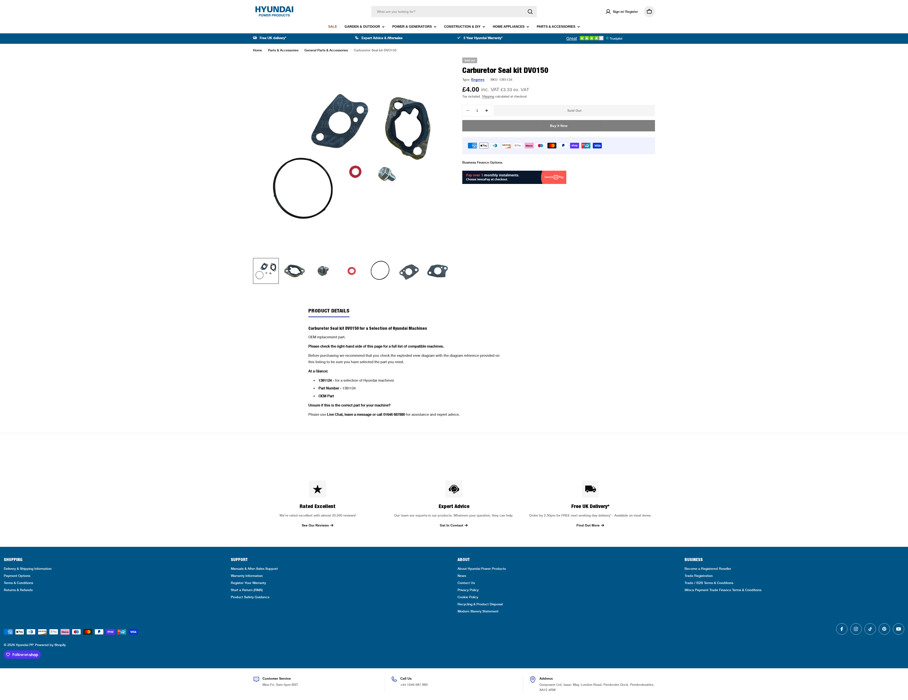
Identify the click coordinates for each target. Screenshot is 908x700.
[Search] (530, 11)
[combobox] (454, 11)
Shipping (488, 96)
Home (257, 50)
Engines (478, 79)
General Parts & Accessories (326, 50)
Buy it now (559, 126)
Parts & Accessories (283, 50)
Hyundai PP (24, 645)
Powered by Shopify (50, 645)
